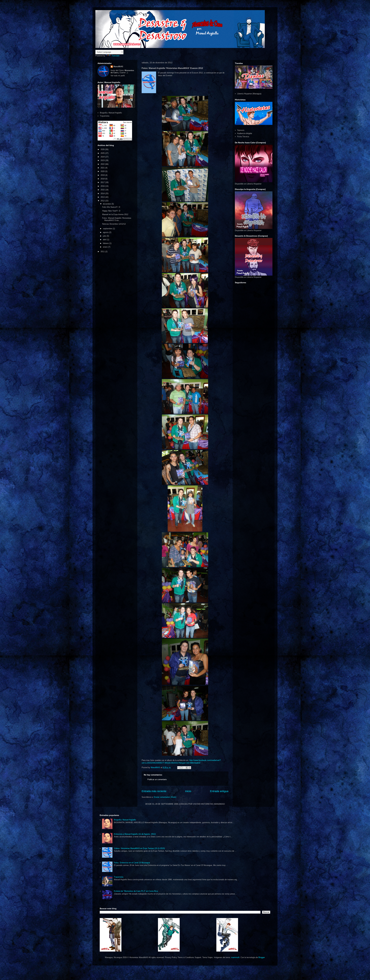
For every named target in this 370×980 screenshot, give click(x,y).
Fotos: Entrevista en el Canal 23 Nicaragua (132, 863)
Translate (115, 56)
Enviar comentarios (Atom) (165, 797)
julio (105, 236)
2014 (103, 193)
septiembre (108, 228)
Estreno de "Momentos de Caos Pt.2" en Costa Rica (136, 891)
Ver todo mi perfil (118, 76)
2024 (103, 157)
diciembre (107, 204)
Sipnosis (240, 130)
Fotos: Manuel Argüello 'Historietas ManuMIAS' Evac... (116, 219)
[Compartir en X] (184, 767)
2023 (103, 160)
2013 (103, 197)
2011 (103, 251)
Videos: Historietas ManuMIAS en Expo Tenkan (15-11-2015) (139, 848)
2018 (103, 179)
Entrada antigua (219, 791)
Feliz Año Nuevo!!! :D (111, 207)
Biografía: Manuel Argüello (111, 113)
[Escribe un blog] (181, 767)
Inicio (188, 791)
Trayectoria (104, 116)
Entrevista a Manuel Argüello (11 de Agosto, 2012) (135, 834)
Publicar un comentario (157, 779)
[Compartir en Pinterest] (189, 767)
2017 (103, 182)
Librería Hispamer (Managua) (249, 94)
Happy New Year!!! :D (111, 211)
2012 (103, 201)
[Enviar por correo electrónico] (178, 767)
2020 (103, 171)
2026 (103, 149)
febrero (106, 243)
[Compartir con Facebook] (186, 767)
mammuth (235, 957)
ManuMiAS (118, 66)
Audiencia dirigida (244, 133)
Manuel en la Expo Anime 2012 (115, 214)
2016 (103, 186)
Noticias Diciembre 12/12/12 (114, 224)
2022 (103, 164)
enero (105, 247)
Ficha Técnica (243, 136)
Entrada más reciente (154, 791)
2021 (103, 168)
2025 (103, 153)
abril (105, 239)
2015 (103, 190)
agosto (106, 232)
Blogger (261, 957)
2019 (103, 175)
